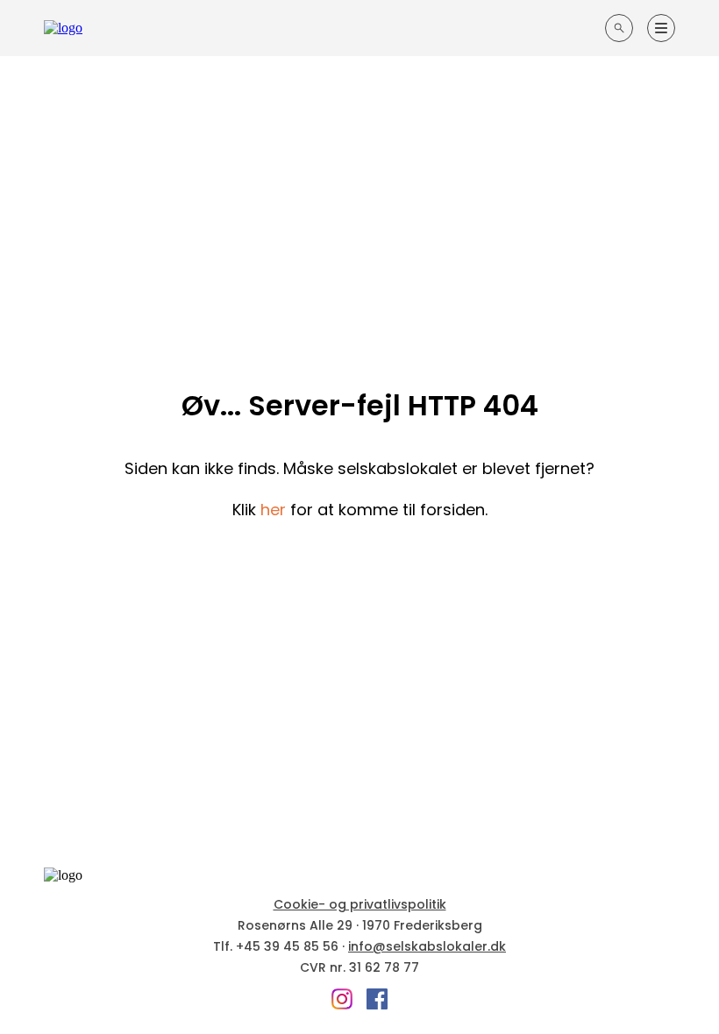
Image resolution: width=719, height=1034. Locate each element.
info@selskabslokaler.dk (427, 946)
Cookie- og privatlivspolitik (360, 904)
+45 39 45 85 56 (287, 946)
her (273, 510)
